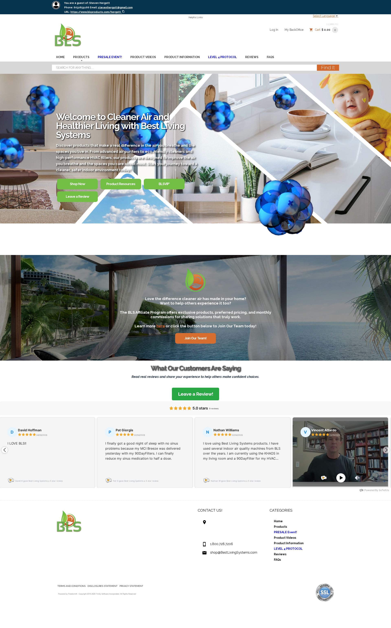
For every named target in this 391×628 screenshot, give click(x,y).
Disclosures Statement (103, 586)
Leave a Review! (195, 394)
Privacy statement (131, 586)
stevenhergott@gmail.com (115, 7)
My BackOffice (294, 29)
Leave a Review (77, 197)
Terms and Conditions (71, 586)
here (160, 326)
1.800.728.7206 (221, 544)
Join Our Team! (195, 338)
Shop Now (77, 184)
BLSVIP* (164, 184)
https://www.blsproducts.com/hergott (95, 12)
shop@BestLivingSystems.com (233, 552)
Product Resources (120, 184)
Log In (274, 29)
